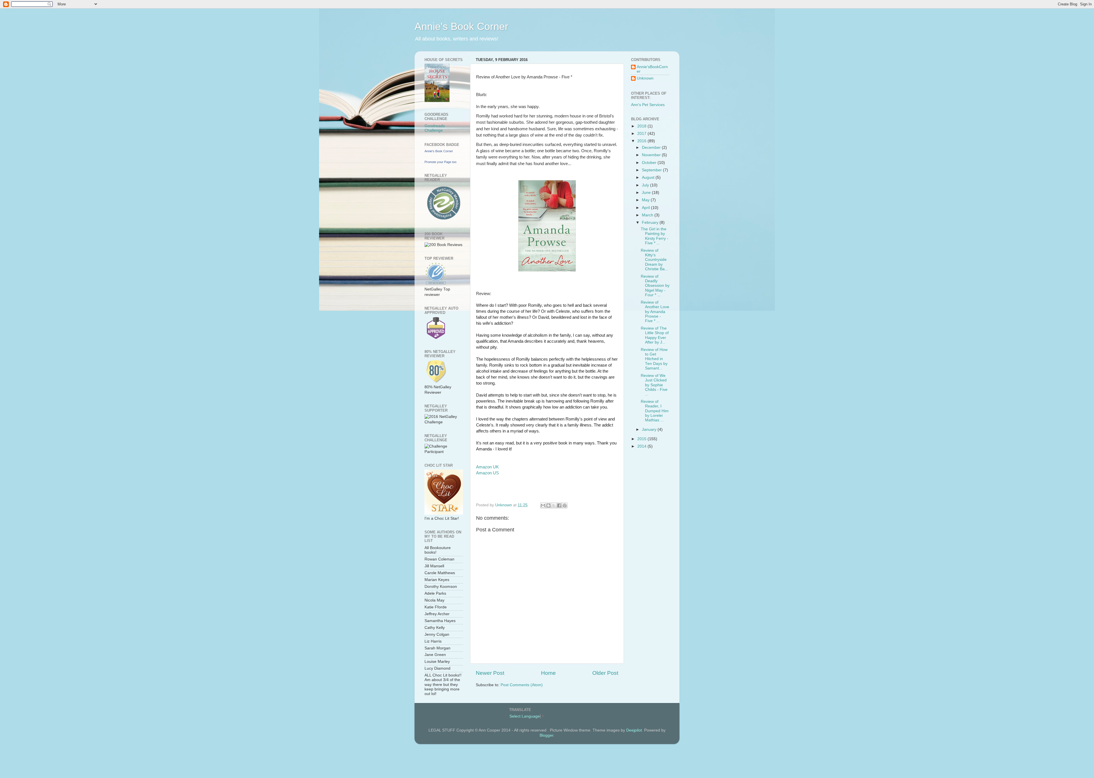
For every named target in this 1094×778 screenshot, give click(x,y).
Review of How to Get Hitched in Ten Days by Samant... (654, 359)
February (651, 222)
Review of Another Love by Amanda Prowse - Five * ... (655, 311)
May (646, 200)
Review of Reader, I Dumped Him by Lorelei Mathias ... (655, 410)
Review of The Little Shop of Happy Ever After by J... (655, 335)
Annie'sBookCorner (652, 69)
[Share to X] (554, 505)
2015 (642, 439)
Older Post (605, 673)
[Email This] (543, 505)
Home (548, 673)
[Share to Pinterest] (565, 505)
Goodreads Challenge (434, 128)
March (648, 215)
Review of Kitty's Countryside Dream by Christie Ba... (654, 259)
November (652, 155)
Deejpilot (634, 730)
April (646, 208)
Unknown (645, 78)
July (646, 185)
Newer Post (490, 673)
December (652, 147)
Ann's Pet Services (648, 105)
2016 (642, 141)
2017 (642, 133)
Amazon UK (487, 467)
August (649, 177)
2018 (642, 126)
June (647, 192)
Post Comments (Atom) (522, 685)
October (650, 163)
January (650, 429)
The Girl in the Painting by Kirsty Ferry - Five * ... (654, 236)
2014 (642, 446)
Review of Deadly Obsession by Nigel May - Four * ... (655, 285)
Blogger (546, 735)
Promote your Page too (440, 162)
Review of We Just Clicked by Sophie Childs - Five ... (654, 384)
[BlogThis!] (548, 505)
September (652, 170)
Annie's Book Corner (461, 26)
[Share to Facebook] (559, 505)
